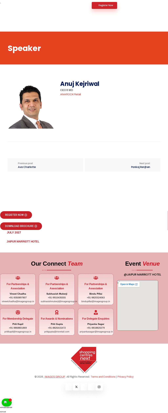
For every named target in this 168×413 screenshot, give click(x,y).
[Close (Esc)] (10, 407)
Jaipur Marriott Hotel (23, 241)
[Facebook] (69, 386)
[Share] (7, 407)
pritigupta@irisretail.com (56, 331)
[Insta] (99, 386)
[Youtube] (91, 386)
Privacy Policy (125, 376)
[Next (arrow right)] (4, 411)
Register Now (105, 5)
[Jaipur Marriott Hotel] (2, 242)
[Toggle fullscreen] (4, 407)
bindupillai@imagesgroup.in (95, 301)
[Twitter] (76, 386)
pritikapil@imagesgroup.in (17, 331)
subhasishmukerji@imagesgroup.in (59, 301)
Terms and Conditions (103, 376)
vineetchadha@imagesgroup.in (18, 301)
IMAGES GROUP (54, 376)
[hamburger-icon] (88, 5)
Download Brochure (19, 226)
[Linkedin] (84, 386)
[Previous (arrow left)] (1, 411)
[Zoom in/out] (1, 407)
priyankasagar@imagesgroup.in (96, 331)
